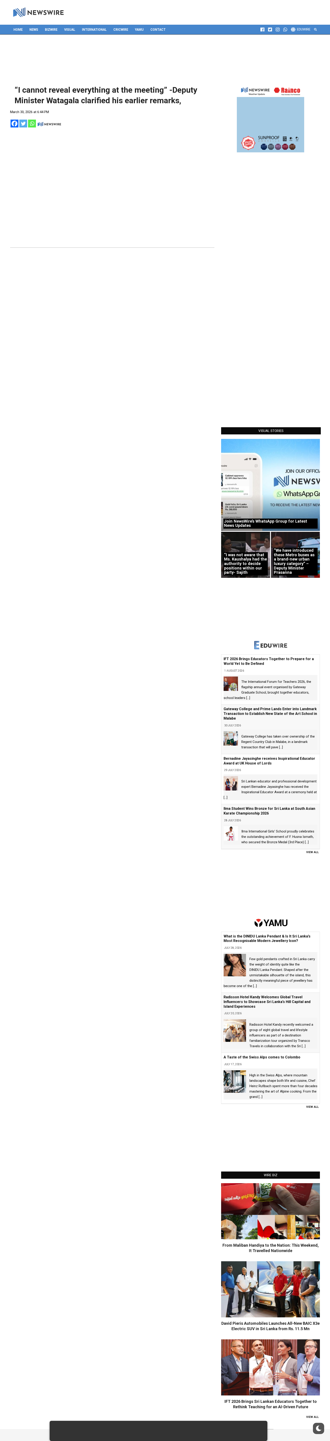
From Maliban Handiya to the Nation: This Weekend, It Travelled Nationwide (270, 1248)
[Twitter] (23, 123)
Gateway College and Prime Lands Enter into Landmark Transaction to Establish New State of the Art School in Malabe (270, 713)
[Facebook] (14, 123)
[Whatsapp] (32, 123)
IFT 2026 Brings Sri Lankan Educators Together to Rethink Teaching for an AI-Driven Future (270, 1404)
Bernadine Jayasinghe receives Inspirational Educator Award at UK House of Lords (269, 760)
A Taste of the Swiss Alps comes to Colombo (262, 1057)
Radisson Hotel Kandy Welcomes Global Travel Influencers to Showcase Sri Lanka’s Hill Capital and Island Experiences (267, 1002)
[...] (248, 698)
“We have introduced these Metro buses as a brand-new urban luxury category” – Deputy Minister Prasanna (294, 561)
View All (312, 852)
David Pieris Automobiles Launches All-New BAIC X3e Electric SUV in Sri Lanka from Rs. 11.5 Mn (270, 1326)
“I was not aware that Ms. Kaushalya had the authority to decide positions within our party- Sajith (245, 563)
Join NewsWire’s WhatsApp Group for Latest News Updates (265, 523)
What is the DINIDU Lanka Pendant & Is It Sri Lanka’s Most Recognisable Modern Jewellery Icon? (267, 938)
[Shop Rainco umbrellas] (270, 118)
